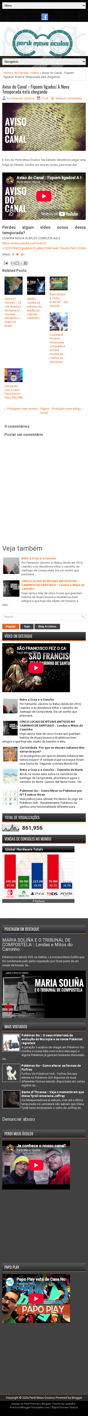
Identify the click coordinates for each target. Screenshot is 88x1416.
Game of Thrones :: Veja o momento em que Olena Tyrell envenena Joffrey (52, 1093)
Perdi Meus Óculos (41, 1397)
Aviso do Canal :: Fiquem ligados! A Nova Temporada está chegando (35, 89)
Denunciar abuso (18, 1119)
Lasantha (70, 1403)
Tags (27, 626)
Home (8, 73)
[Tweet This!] (17, 254)
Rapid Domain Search (65, 1407)
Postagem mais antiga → (68, 408)
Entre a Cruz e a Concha (38, 558)
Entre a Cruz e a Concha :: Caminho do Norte (51, 769)
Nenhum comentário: (69, 98)
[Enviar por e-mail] (13, 263)
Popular (11, 626)
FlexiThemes (32, 1403)
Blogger (77, 1397)
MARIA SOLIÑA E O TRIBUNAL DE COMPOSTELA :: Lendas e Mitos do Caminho (37, 944)
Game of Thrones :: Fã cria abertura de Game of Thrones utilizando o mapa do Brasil (13, 312)
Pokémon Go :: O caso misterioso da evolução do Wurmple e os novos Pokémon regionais (52, 1039)
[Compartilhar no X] (21, 263)
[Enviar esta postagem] (5, 263)
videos (34, 73)
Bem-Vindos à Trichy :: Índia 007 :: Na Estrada (59, 300)
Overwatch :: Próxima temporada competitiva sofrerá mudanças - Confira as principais (57, 348)
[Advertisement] (44, 1224)
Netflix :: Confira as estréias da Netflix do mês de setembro (34, 308)
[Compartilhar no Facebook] (25, 263)
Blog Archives (47, 626)
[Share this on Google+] (23, 254)
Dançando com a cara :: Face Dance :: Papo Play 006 (14, 391)
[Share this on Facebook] (13, 254)
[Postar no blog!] (17, 263)
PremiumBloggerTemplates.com (30, 1407)
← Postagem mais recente (21, 408)
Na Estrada (21, 73)
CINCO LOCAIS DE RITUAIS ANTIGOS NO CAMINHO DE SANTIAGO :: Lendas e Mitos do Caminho (53, 585)
